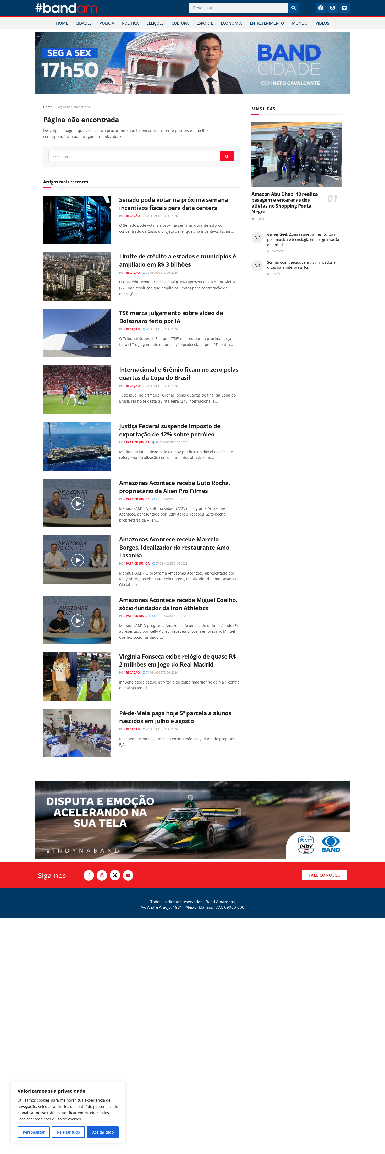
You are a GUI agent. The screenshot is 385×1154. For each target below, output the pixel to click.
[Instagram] (332, 8)
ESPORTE (205, 23)
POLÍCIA (107, 23)
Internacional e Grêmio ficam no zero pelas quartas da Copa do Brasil (179, 373)
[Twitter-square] (344, 8)
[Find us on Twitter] (115, 875)
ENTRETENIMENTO (267, 23)
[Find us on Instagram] (102, 875)
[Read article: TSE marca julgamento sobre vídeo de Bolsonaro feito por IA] (77, 333)
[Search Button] (227, 156)
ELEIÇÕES (155, 23)
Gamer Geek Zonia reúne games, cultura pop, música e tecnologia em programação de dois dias (303, 239)
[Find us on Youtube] (128, 875)
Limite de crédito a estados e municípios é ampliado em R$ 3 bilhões (177, 260)
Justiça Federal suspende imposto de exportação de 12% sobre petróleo (170, 430)
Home (47, 107)
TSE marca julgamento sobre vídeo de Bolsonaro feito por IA (171, 317)
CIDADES (84, 23)
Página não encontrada (73, 107)
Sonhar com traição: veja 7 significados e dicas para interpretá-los (301, 265)
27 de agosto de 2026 (171, 499)
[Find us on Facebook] (89, 875)
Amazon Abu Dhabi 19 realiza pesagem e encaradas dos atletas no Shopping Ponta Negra (284, 203)
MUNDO (300, 23)
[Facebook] (321, 8)
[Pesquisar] (293, 8)
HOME (62, 23)
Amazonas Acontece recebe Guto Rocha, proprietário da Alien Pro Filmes (174, 487)
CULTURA (180, 23)
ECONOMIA (231, 23)
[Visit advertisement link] (192, 63)
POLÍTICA (130, 23)
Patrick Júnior (138, 442)
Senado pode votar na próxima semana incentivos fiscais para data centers (173, 204)
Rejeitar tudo (68, 1132)
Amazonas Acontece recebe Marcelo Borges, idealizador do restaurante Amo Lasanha (174, 547)
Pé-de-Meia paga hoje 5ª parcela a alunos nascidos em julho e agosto (175, 717)
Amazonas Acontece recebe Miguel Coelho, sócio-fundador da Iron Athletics (178, 604)
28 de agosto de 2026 (161, 216)
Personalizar (34, 1132)
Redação (133, 216)
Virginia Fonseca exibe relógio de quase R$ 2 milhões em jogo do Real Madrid (177, 660)
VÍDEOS (322, 23)
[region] (68, 1113)
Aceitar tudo (103, 1132)
